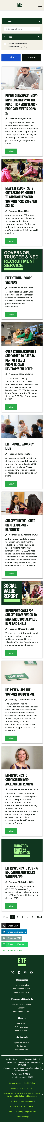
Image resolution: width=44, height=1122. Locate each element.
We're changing (21, 1027)
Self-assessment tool (21, 1011)
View (11, 151)
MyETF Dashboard (21, 1042)
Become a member (21, 985)
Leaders (21, 1008)
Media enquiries (21, 1049)
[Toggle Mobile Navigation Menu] (40, 5)
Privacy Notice (15, 1083)
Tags (10, 37)
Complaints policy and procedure (22, 1111)
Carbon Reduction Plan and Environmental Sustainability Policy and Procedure (22, 1094)
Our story (21, 1023)
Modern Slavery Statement (22, 1101)
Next (39, 917)
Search (11, 21)
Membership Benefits (21, 989)
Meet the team (21, 1030)
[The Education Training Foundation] (19, 5)
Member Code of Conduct (22, 1088)
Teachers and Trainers (21, 1004)
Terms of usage (22, 1116)
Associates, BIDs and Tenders (22, 1106)
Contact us (21, 1046)
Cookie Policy (29, 1083)
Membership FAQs (21, 992)
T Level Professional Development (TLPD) (17, 45)
